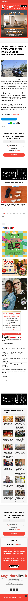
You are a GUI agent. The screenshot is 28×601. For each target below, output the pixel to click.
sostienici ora (14, 566)
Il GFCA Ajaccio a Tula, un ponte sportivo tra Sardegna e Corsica (14, 359)
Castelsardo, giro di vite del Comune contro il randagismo (8, 498)
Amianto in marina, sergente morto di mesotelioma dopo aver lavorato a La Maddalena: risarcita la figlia (14, 370)
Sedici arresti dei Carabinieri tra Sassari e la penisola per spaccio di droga (20, 499)
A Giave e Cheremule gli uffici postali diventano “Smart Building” (20, 486)
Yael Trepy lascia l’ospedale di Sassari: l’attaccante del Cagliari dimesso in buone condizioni (13, 353)
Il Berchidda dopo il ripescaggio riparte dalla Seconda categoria (14, 364)
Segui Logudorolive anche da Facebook (9, 118)
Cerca (3, 216)
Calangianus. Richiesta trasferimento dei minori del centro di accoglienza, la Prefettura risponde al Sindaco (20, 470)
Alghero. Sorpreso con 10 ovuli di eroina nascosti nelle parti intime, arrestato (13, 205)
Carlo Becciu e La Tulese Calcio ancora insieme (8, 485)
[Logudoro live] (14, 7)
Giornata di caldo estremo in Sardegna (11, 348)
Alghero (3, 126)
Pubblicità (19, 597)
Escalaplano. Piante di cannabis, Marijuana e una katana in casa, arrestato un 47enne (8, 469)
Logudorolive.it (15, 114)
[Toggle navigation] (3, 40)
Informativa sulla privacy (9, 147)
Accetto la (14, 150)
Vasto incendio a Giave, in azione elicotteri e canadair (20, 452)
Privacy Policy (17, 150)
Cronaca (3, 201)
